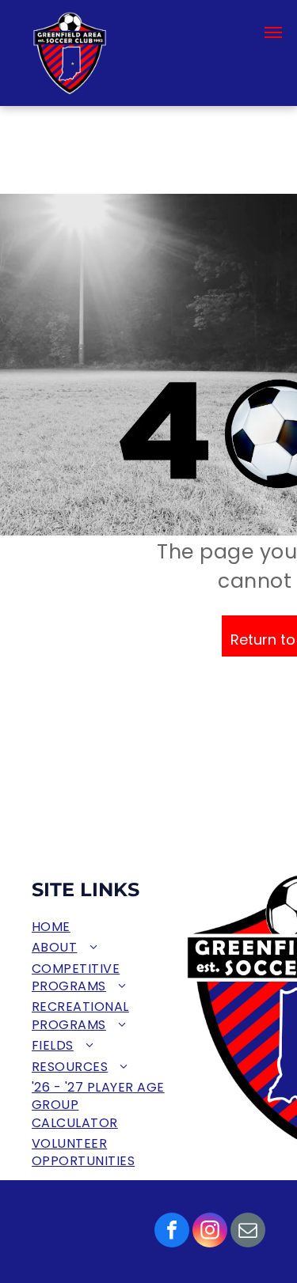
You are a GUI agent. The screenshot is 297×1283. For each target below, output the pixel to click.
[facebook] (171, 1232)
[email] (247, 1232)
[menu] (273, 32)
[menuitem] (100, 927)
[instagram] (209, 1232)
